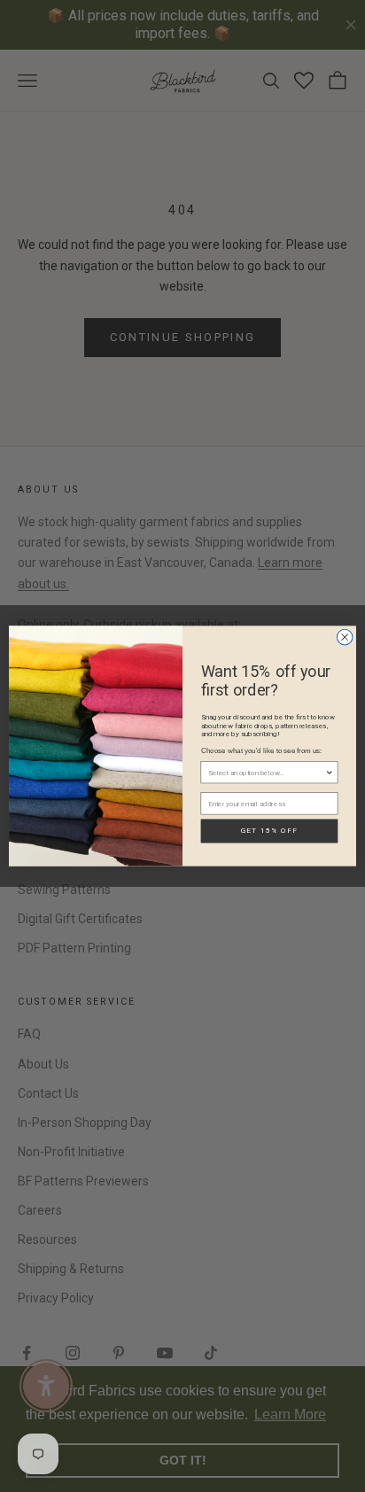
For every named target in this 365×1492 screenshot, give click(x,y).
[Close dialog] (345, 637)
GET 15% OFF (269, 831)
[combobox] (266, 772)
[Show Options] (329, 772)
